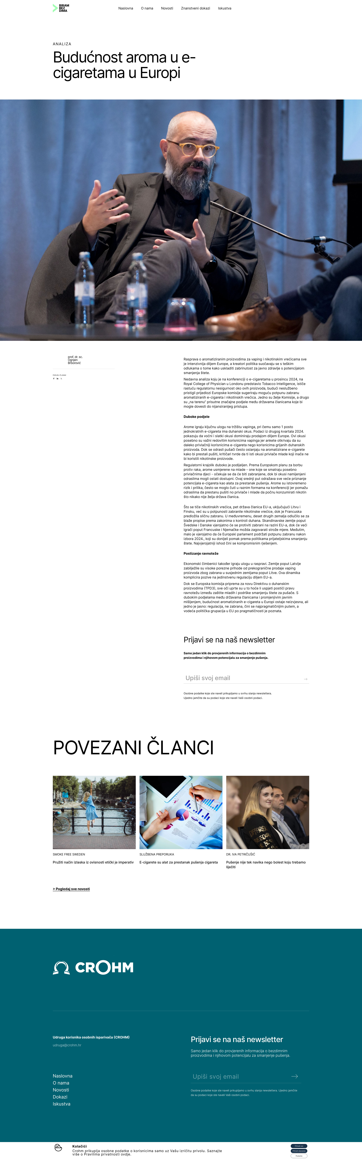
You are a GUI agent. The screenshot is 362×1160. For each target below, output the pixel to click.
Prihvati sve (299, 1146)
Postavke (299, 1156)
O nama (147, 8)
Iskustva (224, 8)
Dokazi (60, 1097)
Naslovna (125, 8)
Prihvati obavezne (299, 1151)
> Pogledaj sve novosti (71, 889)
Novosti (167, 8)
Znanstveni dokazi (195, 8)
